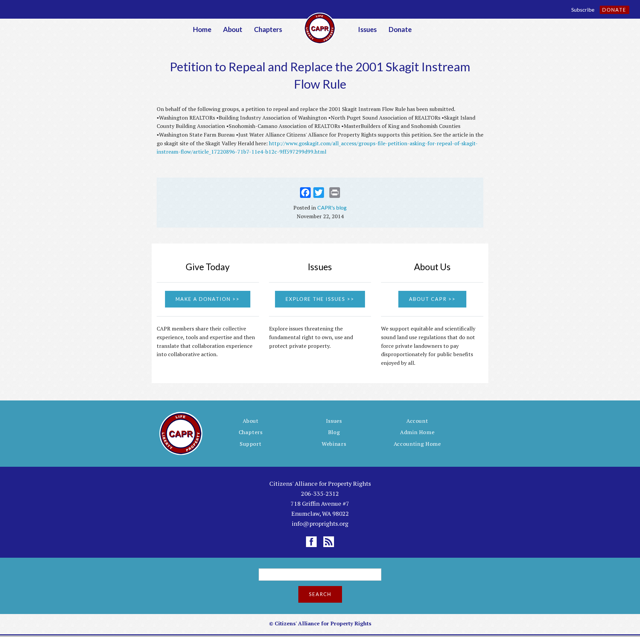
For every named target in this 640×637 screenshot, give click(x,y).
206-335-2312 (320, 493)
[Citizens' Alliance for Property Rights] (320, 27)
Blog (334, 432)
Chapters (268, 29)
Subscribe (582, 9)
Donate (614, 10)
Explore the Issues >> (320, 299)
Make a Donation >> (208, 299)
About (232, 29)
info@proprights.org (320, 523)
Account (417, 420)
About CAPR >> (432, 299)
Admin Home (417, 432)
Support (251, 443)
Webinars (334, 443)
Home (202, 29)
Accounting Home (417, 443)
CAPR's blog (332, 207)
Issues (367, 29)
